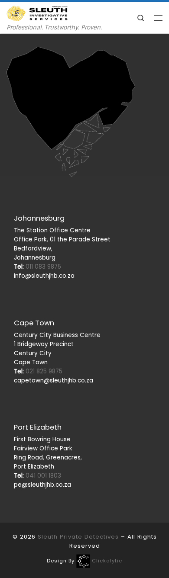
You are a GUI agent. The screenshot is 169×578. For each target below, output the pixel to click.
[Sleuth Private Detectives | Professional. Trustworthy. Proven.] (37, 12)
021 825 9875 (38, 371)
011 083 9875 (37, 267)
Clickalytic (107, 560)
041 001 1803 (37, 476)
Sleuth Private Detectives (78, 537)
